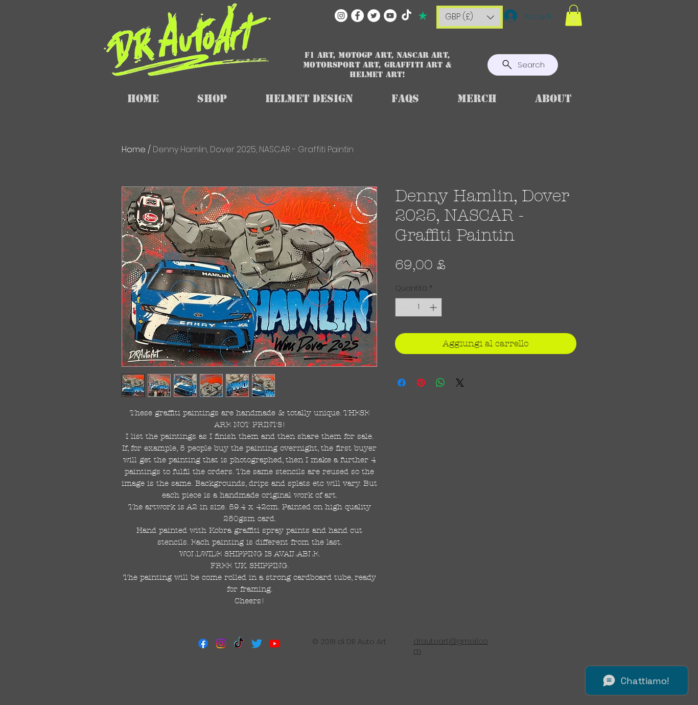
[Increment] (434, 307)
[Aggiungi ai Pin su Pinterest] (421, 383)
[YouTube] (390, 15)
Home (134, 149)
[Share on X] (460, 383)
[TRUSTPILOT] (422, 15)
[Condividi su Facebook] (401, 383)
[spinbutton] (418, 307)
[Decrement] (403, 307)
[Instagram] (341, 15)
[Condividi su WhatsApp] (440, 383)
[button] (469, 17)
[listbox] (469, 17)
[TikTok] (406, 15)
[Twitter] (373, 15)
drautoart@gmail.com (450, 646)
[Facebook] (357, 15)
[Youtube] (274, 643)
